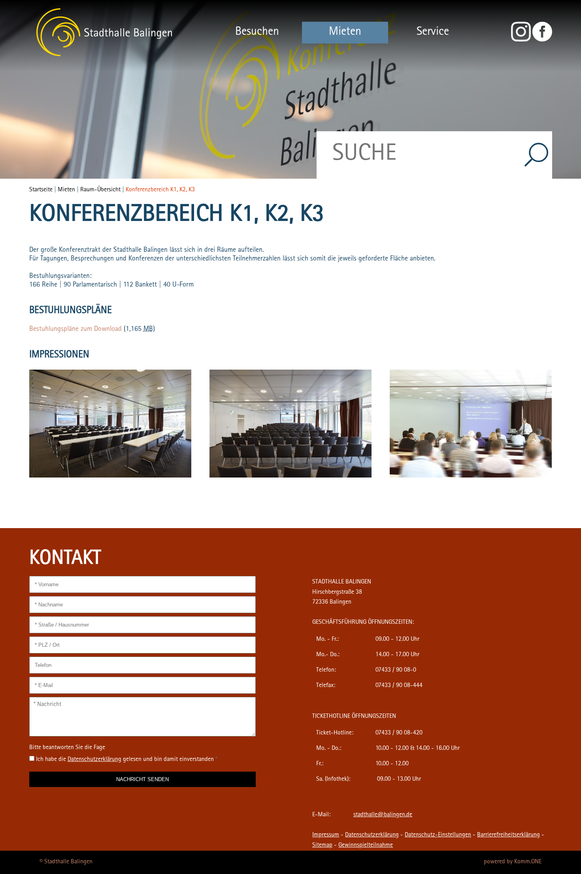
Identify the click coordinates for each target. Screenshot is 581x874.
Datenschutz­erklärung (94, 760)
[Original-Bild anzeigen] (110, 476)
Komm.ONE (527, 862)
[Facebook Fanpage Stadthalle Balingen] (542, 40)
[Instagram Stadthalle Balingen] (521, 40)
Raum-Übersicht (100, 190)
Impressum (325, 835)
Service (433, 32)
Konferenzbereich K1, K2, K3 (160, 190)
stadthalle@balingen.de (382, 815)
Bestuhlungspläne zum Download (75, 329)
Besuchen (257, 32)
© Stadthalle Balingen (66, 862)
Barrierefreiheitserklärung (508, 835)
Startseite (41, 190)
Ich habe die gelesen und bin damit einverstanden (126, 760)
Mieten (345, 32)
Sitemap (322, 845)
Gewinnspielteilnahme (365, 845)
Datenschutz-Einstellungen (438, 835)
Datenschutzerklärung (372, 835)
